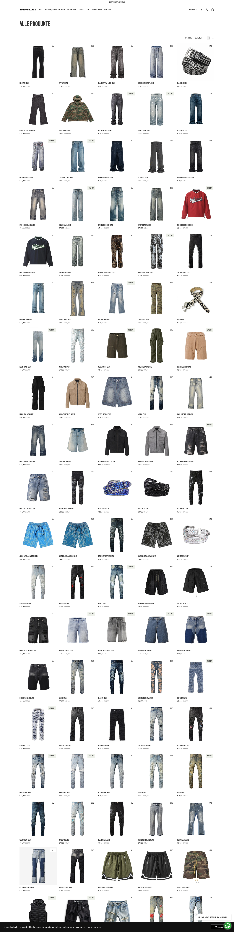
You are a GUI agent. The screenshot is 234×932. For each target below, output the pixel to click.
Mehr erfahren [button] (94, 927)
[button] (199, 38)
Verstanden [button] (220, 927)
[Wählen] (52, 76)
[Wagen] (213, 10)
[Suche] (201, 10)
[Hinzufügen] (210, 76)
